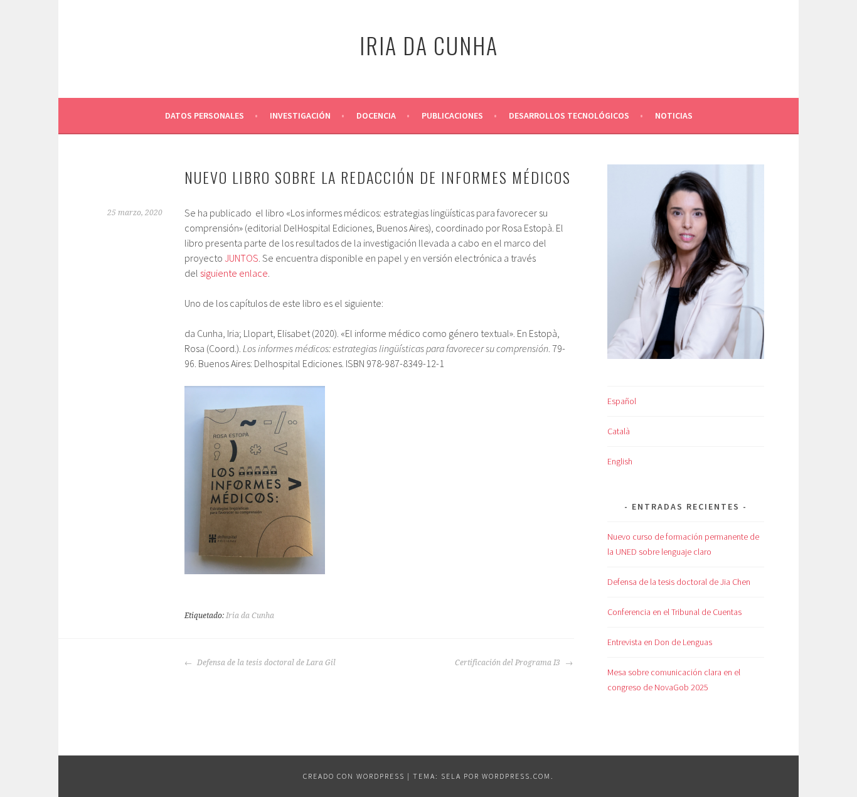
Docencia (376, 115)
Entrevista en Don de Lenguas (659, 642)
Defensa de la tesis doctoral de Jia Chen (678, 581)
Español (621, 401)
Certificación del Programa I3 (508, 662)
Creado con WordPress (354, 776)
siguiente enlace (234, 273)
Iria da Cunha (428, 45)
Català (618, 431)
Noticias (674, 115)
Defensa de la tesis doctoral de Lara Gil (265, 662)
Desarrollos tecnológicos (569, 115)
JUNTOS (241, 258)
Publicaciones (452, 115)
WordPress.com (516, 776)
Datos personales (204, 115)
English (619, 461)
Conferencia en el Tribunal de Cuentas (674, 612)
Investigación (300, 115)
